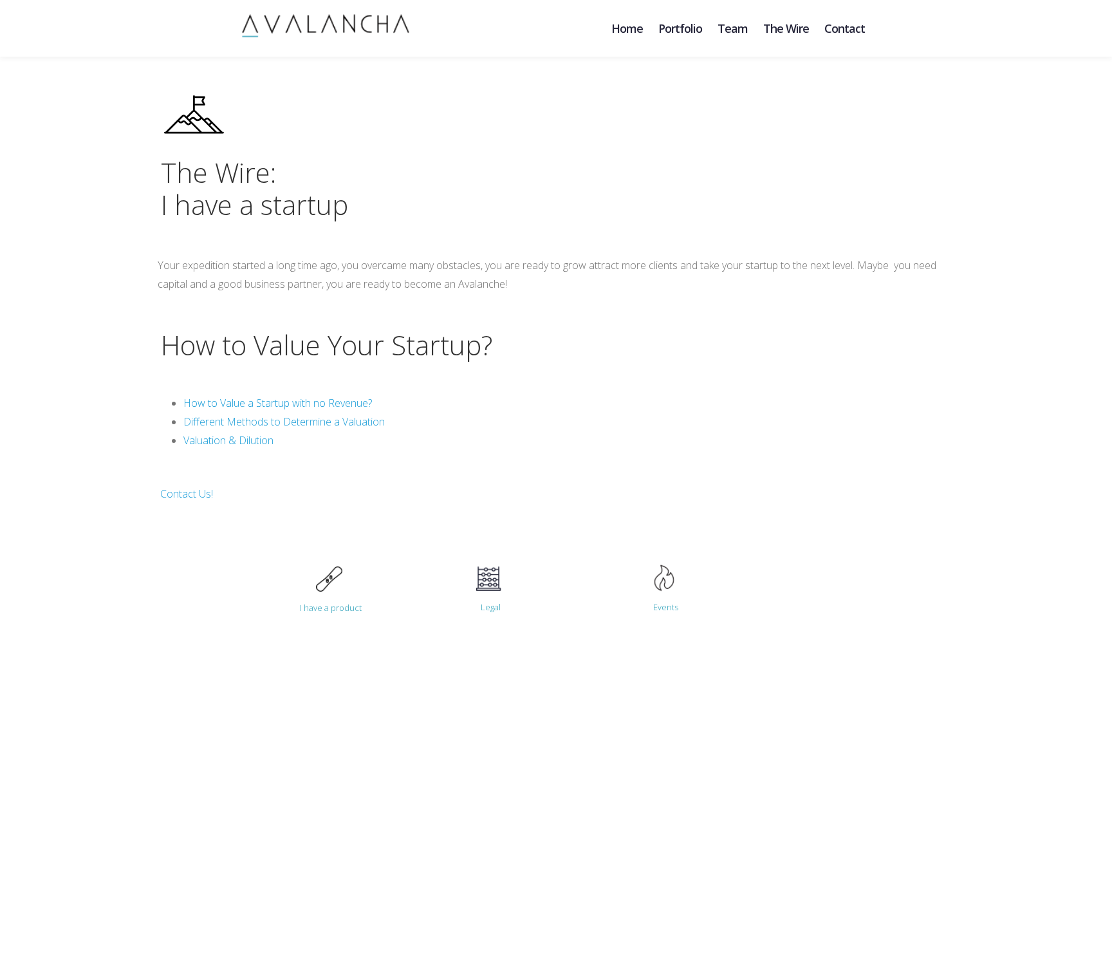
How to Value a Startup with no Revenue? (277, 403)
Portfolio (680, 28)
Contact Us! (186, 494)
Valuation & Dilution (229, 440)
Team (733, 28)
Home (627, 28)
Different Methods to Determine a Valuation (284, 422)
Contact (844, 28)
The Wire (786, 28)
